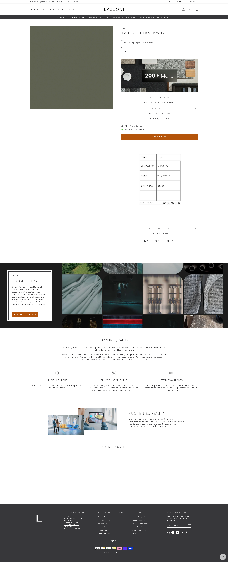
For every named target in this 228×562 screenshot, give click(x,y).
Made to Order (159, 108)
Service (52, 9)
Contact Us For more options (159, 103)
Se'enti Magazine (138, 520)
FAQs (134, 533)
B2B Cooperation (71, 2)
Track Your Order (138, 527)
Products (36, 9)
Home (123, 28)
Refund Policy (103, 527)
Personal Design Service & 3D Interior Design (46, 2)
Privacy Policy (103, 530)
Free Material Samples (140, 524)
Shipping (134, 43)
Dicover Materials (25, 314)
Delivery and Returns (159, 114)
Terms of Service (104, 520)
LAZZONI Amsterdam (71, 524)
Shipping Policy (104, 524)
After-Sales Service (139, 530)
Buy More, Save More (159, 119)
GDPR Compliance (105, 533)
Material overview (159, 98)
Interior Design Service (140, 517)
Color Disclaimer (159, 233)
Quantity (125, 48)
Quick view (50, 483)
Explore (67, 9)
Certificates (102, 517)
